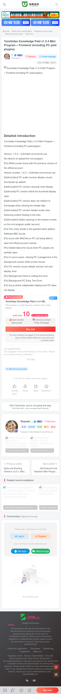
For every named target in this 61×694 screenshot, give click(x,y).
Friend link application (17, 648)
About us (37, 651)
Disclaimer (35, 648)
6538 (32, 426)
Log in (21, 536)
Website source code (43, 31)
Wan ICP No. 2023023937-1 (40, 658)
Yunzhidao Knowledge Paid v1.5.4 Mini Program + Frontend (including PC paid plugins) (30, 45)
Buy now (30, 329)
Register (42, 536)
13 (47, 426)
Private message (49, 56)
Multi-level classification (22, 31)
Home (7, 31)
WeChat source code (14, 33)
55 (41, 426)
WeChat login (42, 551)
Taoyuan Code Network (12, 55)
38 (25, 426)
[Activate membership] (56, 674)
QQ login (22, 551)
